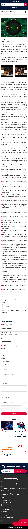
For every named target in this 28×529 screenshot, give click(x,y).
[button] (2, 71)
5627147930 (6, 490)
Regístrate (20, 471)
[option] (7, 71)
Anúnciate (14, 7)
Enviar (14, 413)
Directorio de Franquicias (23, 522)
